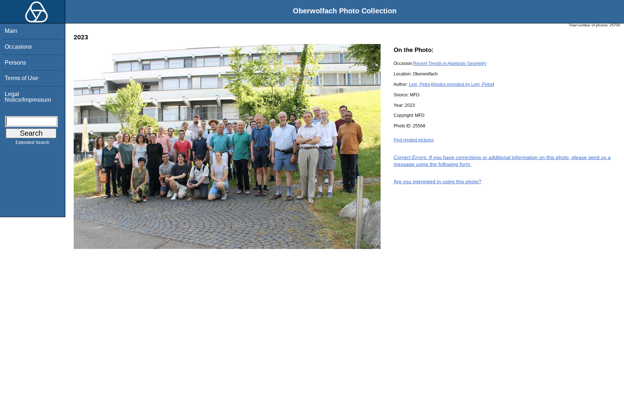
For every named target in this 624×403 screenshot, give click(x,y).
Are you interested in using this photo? (437, 181)
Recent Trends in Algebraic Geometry (449, 63)
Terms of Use (21, 78)
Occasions (18, 47)
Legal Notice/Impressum (28, 97)
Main (11, 31)
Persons (15, 63)
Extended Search (32, 142)
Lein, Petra (419, 84)
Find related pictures (414, 140)
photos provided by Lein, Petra (463, 84)
